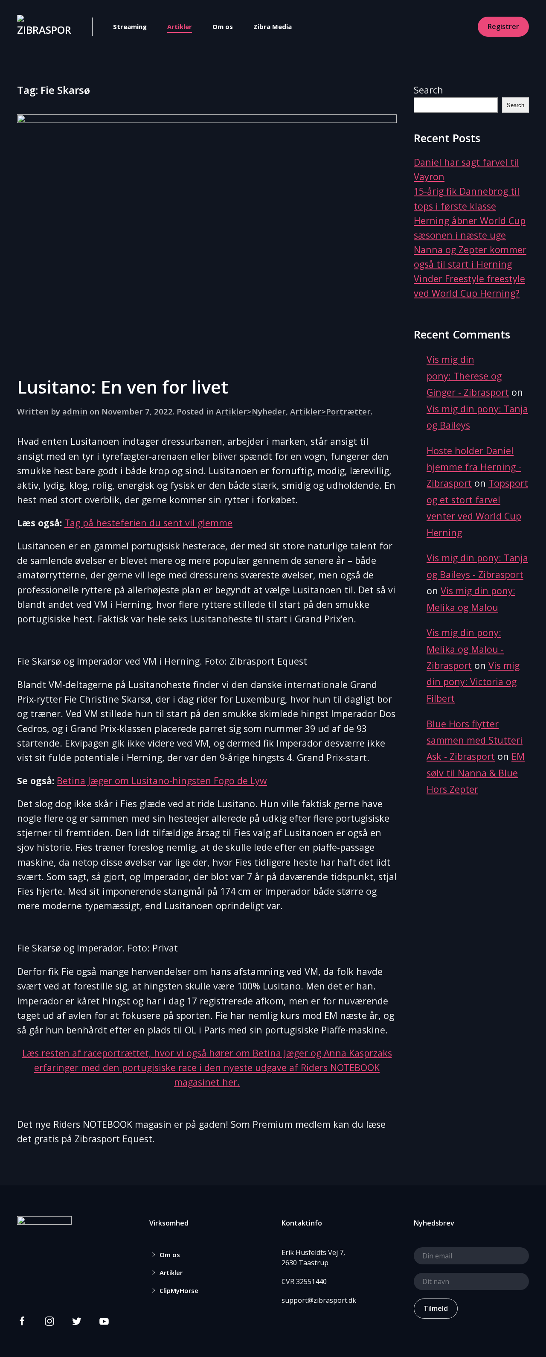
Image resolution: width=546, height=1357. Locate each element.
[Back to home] (44, 26)
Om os (222, 26)
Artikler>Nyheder (251, 411)
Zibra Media (272, 26)
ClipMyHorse (179, 1290)
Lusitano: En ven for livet (122, 386)
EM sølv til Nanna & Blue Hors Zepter (476, 772)
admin (74, 411)
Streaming (130, 26)
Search (428, 90)
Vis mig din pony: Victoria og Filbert (473, 681)
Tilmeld (436, 1308)
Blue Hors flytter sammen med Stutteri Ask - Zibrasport (475, 740)
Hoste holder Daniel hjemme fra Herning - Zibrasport (474, 467)
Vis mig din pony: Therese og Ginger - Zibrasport (468, 375)
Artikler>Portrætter (330, 411)
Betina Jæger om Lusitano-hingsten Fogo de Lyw (162, 780)
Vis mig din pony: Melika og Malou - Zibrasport (465, 648)
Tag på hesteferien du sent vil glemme (148, 523)
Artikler (179, 26)
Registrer (503, 26)
